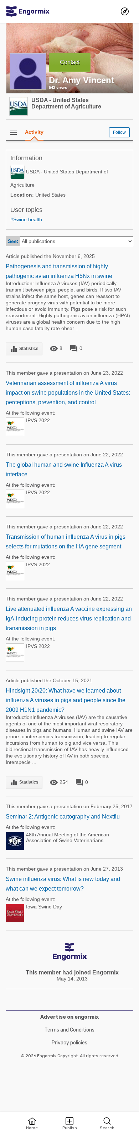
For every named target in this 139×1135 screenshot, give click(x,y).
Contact (69, 62)
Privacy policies (69, 1043)
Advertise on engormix (69, 1017)
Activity (34, 132)
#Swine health (26, 219)
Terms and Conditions (69, 1030)
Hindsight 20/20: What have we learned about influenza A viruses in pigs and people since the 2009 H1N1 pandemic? (65, 700)
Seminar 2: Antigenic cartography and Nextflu (63, 817)
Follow (119, 132)
